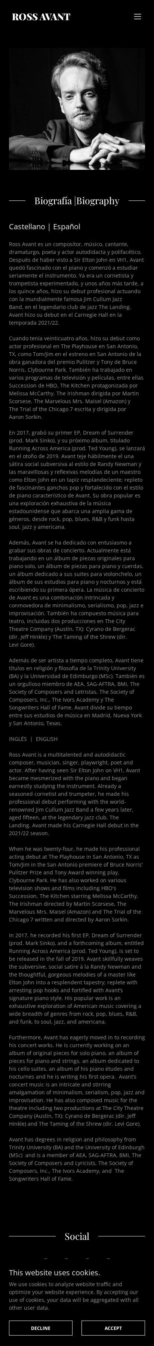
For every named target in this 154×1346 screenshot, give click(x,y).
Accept (113, 1328)
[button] (137, 16)
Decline (40, 1328)
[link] (41, 18)
